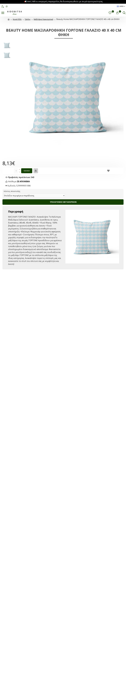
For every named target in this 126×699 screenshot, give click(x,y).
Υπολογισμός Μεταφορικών (63, 202)
